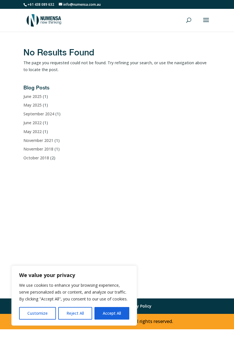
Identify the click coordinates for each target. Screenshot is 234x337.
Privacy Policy (138, 306)
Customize (37, 313)
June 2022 (32, 122)
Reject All (75, 313)
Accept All (112, 313)
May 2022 (32, 131)
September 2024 (38, 114)
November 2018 (38, 149)
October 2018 (36, 158)
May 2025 (32, 105)
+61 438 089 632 (40, 4)
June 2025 (32, 96)
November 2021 (38, 140)
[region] (74, 296)
